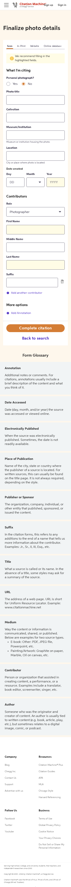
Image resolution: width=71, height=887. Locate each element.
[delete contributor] (62, 281)
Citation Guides (47, 771)
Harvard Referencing (50, 797)
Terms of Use (45, 819)
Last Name (13, 256)
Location (11, 148)
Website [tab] (34, 46)
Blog (7, 765)
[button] (35, 182)
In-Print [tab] (21, 46)
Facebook (10, 819)
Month (30, 174)
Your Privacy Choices (50, 838)
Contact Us (10, 778)
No (30, 84)
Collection (12, 109)
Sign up (48, 5)
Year (49, 174)
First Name (13, 221)
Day (8, 174)
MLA (41, 784)
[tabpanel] (35, 187)
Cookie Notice (46, 832)
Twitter (8, 825)
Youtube (9, 832)
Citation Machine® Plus (51, 765)
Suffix (10, 274)
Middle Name (14, 239)
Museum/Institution (18, 127)
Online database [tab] (53, 46)
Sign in (62, 5)
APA (41, 778)
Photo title (13, 91)
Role (9, 203)
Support (9, 784)
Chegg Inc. (10, 771)
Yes (15, 84)
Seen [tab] (9, 46)
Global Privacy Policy (50, 825)
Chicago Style (46, 791)
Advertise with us (14, 791)
